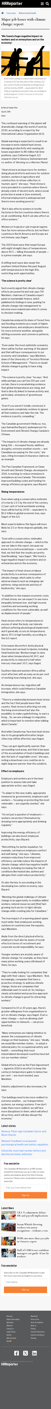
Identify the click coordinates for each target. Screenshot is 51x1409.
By (9, 107)
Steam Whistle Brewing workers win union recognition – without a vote (32, 1227)
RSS (8, 1341)
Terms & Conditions (37, 1322)
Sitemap (33, 1338)
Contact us (10, 1328)
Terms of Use (35, 1319)
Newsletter (34, 1316)
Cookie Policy (11, 1332)
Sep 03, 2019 (5, 111)
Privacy (33, 1328)
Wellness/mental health (27, 13)
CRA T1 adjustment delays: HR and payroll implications (32, 1214)
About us (33, 1325)
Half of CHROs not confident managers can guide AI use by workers (33, 1253)
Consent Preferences (37, 1332)
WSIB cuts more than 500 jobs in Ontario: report (33, 1240)
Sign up (25, 1195)
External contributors (37, 1335)
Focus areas (11, 13)
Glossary (9, 1316)
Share (3, 115)
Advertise (10, 1325)
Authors (9, 1335)
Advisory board (11, 1338)
